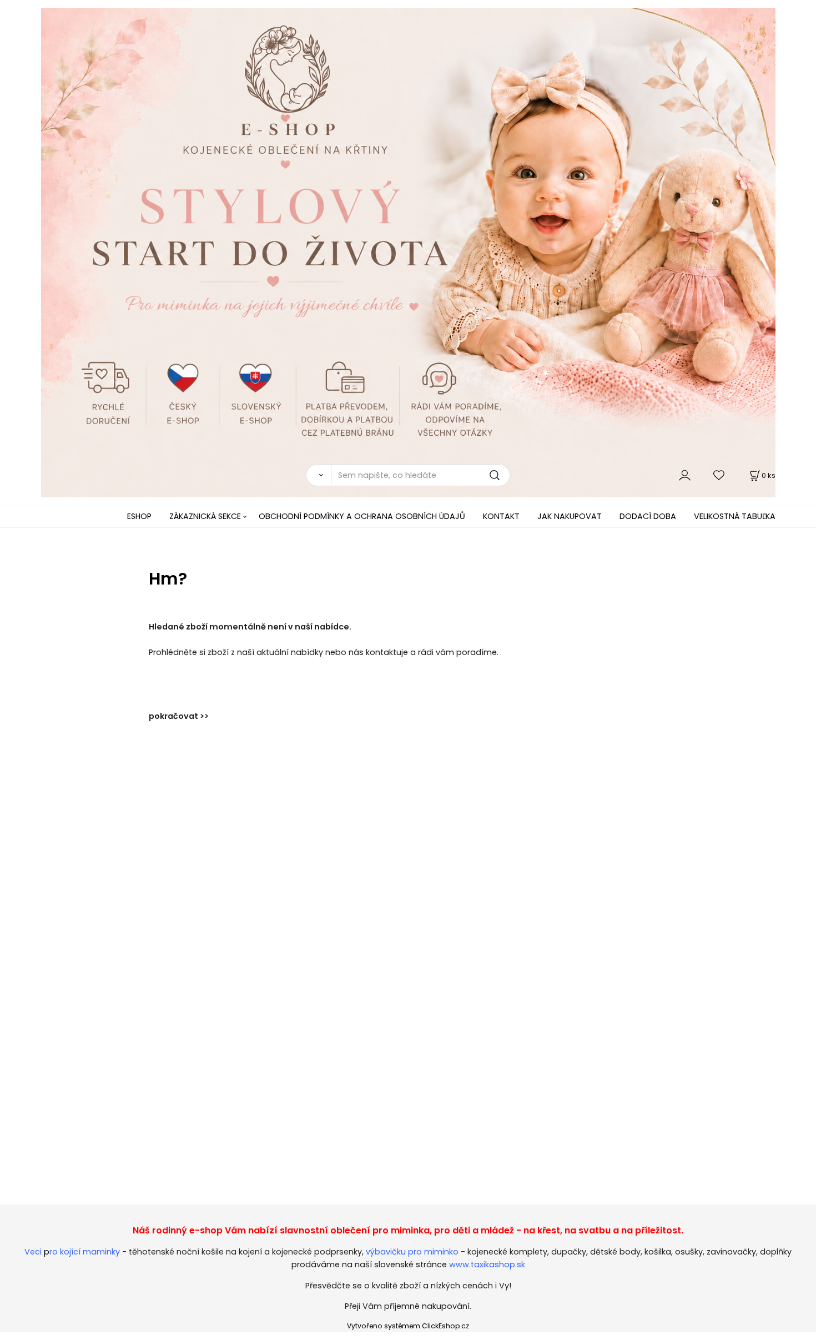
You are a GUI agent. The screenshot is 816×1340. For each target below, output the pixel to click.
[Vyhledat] (318, 475)
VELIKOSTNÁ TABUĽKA (734, 516)
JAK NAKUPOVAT (569, 516)
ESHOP (139, 516)
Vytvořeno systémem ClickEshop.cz (408, 1326)
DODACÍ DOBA (647, 516)
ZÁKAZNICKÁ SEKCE (205, 516)
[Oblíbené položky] (719, 475)
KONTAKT (501, 516)
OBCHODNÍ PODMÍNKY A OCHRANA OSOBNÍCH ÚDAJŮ (362, 516)
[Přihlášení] (684, 475)
